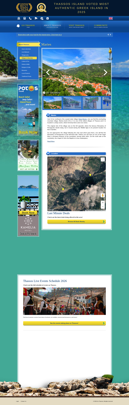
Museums (24, 70)
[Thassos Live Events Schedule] (47, 18)
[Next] (105, 72)
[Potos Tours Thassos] (29, 134)
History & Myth (26, 64)
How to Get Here (26, 49)
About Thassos (52, 26)
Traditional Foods (26, 76)
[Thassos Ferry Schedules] (18, 18)
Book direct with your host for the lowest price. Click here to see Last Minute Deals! (47, 35)
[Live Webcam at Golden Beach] (36, 18)
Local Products (26, 73)
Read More (51, 141)
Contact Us (23, 401)
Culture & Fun (25, 61)
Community (101, 26)
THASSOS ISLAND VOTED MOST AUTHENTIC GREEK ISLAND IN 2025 (81, 8)
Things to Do (25, 55)
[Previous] (48, 72)
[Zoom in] (103, 203)
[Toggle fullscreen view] (103, 159)
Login (17, 401)
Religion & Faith (26, 67)
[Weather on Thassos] (41, 18)
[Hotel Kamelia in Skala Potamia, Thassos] (29, 235)
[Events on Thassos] (64, 301)
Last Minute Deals (58, 213)
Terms (103, 210)
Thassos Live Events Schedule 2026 (45, 281)
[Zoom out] (103, 207)
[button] (63, 189)
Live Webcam (25, 52)
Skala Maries (82, 119)
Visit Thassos (76, 26)
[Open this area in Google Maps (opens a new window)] (51, 210)
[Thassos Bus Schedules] (24, 18)
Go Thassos (28, 26)
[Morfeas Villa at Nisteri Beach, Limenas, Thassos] (29, 169)
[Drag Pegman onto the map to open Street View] (103, 195)
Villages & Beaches (27, 58)
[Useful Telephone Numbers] (30, 18)
